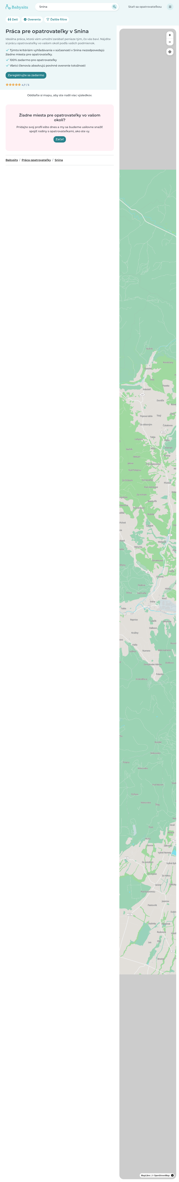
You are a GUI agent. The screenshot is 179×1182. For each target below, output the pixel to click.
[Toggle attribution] (172, 1175)
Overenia (34, 19)
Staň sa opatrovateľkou (145, 6)
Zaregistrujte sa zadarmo (26, 75)
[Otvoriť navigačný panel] (170, 6)
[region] (147, 604)
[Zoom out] (169, 41)
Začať (60, 139)
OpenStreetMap (162, 1175)
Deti (14, 19)
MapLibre (145, 1175)
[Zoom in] (169, 34)
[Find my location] (169, 51)
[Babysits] (17, 7)
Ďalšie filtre (58, 19)
